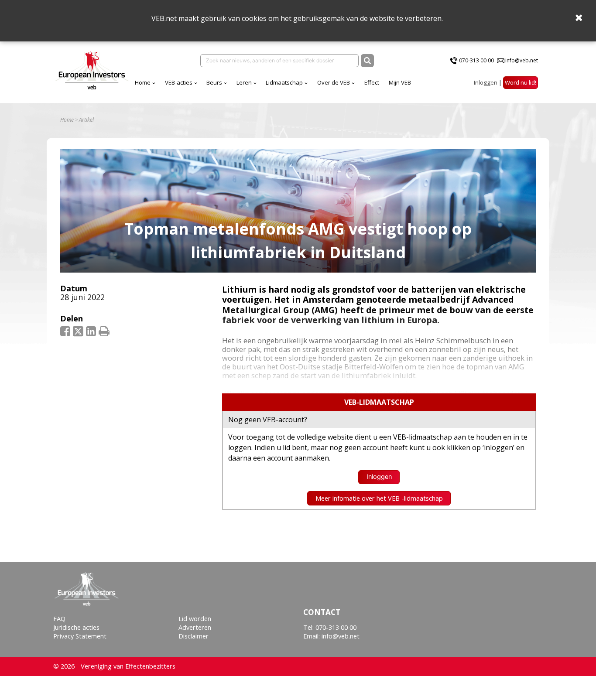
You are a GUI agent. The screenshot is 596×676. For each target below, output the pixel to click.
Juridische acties (76, 627)
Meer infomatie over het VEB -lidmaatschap (379, 498)
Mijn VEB (400, 82)
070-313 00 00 (476, 60)
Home (143, 82)
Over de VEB (333, 82)
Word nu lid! (520, 82)
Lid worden (194, 619)
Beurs (214, 82)
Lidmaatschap (284, 82)
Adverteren (194, 627)
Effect (371, 82)
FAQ (59, 619)
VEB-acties (178, 82)
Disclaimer (193, 636)
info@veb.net (521, 60)
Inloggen (485, 82)
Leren (244, 82)
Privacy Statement (79, 636)
